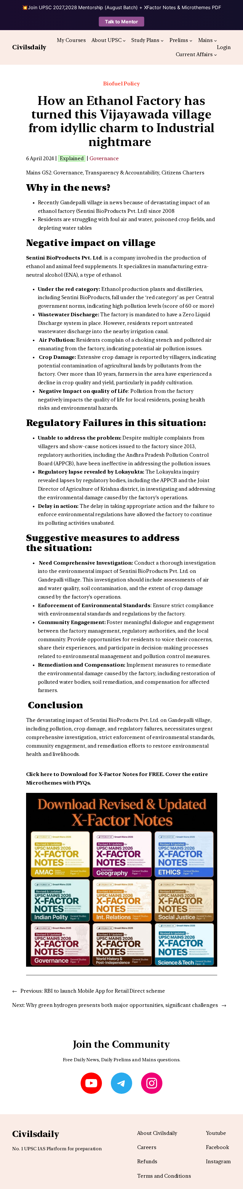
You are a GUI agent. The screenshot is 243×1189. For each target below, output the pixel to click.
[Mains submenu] (215, 40)
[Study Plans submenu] (162, 40)
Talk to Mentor (121, 22)
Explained (72, 158)
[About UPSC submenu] (124, 40)
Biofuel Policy (121, 83)
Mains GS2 (38, 173)
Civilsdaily (29, 47)
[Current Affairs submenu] (215, 54)
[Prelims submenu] (190, 40)
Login (224, 47)
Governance (104, 158)
